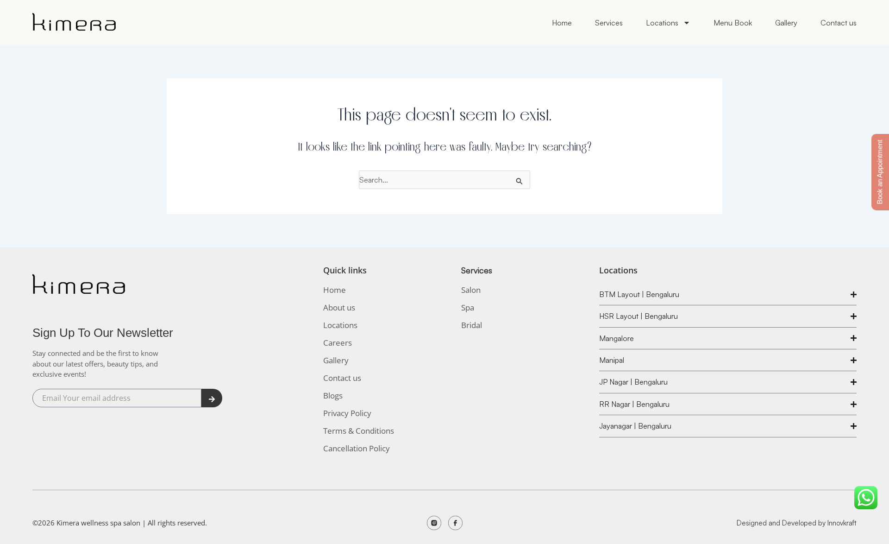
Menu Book (733, 22)
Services (609, 22)
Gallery (786, 22)
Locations (662, 22)
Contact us (838, 22)
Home (562, 22)
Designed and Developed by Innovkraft (797, 523)
